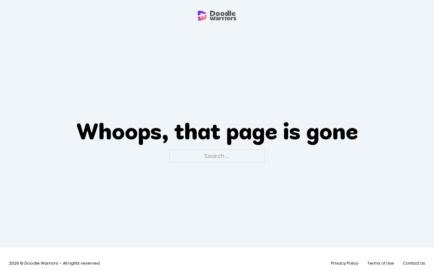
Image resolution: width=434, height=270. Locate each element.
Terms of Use (380, 263)
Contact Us (414, 263)
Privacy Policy (344, 263)
